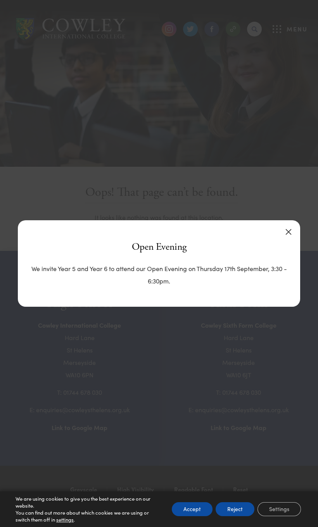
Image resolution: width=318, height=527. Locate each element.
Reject (235, 509)
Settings (279, 509)
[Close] (288, 232)
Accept (192, 509)
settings (65, 519)
